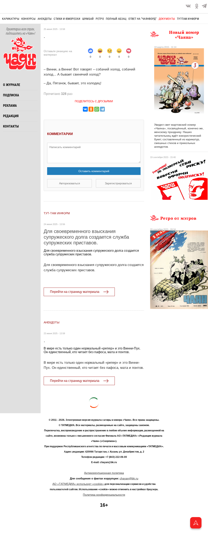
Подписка (11, 95)
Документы (167, 18)
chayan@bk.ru (129, 478)
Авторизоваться (69, 183)
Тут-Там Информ (57, 213)
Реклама (10, 106)
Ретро (100, 18)
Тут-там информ (188, 18)
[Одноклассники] (91, 109)
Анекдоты (45, 18)
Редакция (10, 116)
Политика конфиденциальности (104, 494)
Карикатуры (10, 18)
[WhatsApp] (96, 109)
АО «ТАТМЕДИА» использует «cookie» (78, 484)
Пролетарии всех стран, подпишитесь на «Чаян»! (20, 31)
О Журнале (11, 85)
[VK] (188, 6)
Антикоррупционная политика (104, 473)
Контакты (11, 126)
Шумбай (88, 18)
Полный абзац (116, 18)
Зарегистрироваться (118, 183)
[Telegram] (204, 6)
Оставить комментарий (93, 171)
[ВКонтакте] (85, 109)
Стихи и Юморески (67, 18)
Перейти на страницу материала (74, 291)
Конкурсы (28, 18)
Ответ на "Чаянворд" (142, 18)
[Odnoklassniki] (196, 6)
